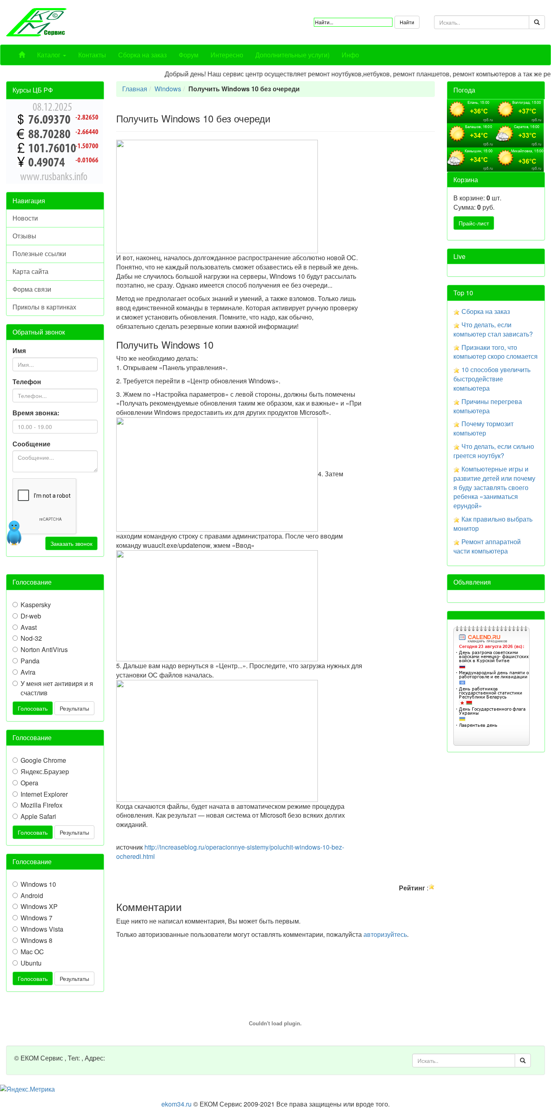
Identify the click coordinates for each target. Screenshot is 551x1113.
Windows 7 (36, 917)
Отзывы (24, 235)
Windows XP (39, 906)
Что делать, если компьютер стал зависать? (493, 329)
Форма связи (32, 289)
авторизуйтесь (385, 934)
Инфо (350, 54)
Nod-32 (31, 638)
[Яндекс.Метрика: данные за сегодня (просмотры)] (27, 1089)
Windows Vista (42, 929)
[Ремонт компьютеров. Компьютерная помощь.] (36, 21)
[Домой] (22, 55)
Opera (29, 782)
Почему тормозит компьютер (483, 428)
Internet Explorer (44, 794)
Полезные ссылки (39, 253)
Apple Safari (38, 816)
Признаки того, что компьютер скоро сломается (495, 352)
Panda (30, 660)
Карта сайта (30, 271)
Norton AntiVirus (44, 649)
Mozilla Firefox (42, 805)
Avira (28, 672)
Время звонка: (36, 412)
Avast (29, 627)
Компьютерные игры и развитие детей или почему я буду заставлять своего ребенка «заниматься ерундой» (494, 487)
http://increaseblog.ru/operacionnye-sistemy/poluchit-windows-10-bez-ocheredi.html (230, 851)
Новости (25, 218)
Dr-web (31, 616)
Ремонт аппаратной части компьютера (487, 546)
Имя (19, 350)
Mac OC (32, 951)
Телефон (27, 381)
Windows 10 (38, 884)
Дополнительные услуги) (292, 54)
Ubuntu (31, 963)
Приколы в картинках (44, 306)
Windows (167, 88)
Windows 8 (36, 940)
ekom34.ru (176, 1104)
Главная (134, 88)
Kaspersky (36, 604)
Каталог (49, 54)
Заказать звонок (71, 543)
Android (32, 895)
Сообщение (31, 444)
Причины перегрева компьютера (487, 406)
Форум (188, 54)
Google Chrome (43, 760)
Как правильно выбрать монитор (492, 523)
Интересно (227, 54)
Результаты (74, 708)
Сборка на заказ (142, 54)
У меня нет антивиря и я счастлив (57, 688)
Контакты (92, 54)
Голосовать (33, 708)
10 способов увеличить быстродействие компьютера (491, 379)
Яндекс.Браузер (45, 771)
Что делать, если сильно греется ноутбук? (493, 451)
